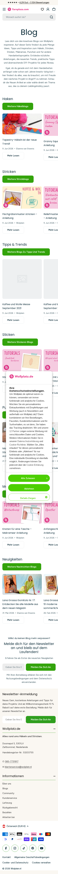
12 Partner (14, 431)
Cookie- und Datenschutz (15, 862)
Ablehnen (29, 488)
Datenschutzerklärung (28, 441)
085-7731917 (11, 761)
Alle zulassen (28, 478)
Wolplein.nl (16, 868)
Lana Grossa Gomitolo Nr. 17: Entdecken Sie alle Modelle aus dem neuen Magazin (20, 604)
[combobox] (29, 17)
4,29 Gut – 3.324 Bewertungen (34, 2)
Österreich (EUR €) (16, 826)
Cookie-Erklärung (34, 465)
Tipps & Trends (14, 244)
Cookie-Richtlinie (17, 444)
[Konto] (48, 9)
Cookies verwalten (41, 862)
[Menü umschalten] (4, 9)
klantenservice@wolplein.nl (18, 767)
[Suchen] (51, 17)
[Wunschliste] (42, 9)
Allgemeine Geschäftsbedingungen (31, 857)
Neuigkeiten (12, 559)
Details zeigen (28, 498)
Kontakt (6, 857)
